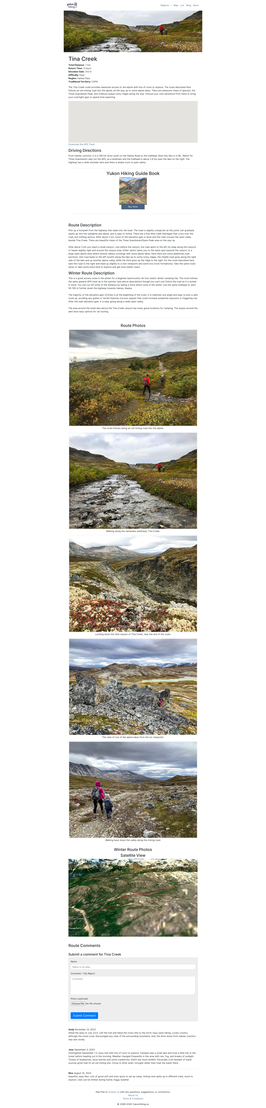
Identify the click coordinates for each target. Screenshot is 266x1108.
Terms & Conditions (133, 1098)
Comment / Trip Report (83, 973)
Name (74, 961)
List (182, 5)
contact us (113, 1092)
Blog (188, 5)
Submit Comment (84, 1015)
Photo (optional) (79, 998)
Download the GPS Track (81, 144)
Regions (165, 5)
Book (196, 5)
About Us (133, 1095)
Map (176, 5)
